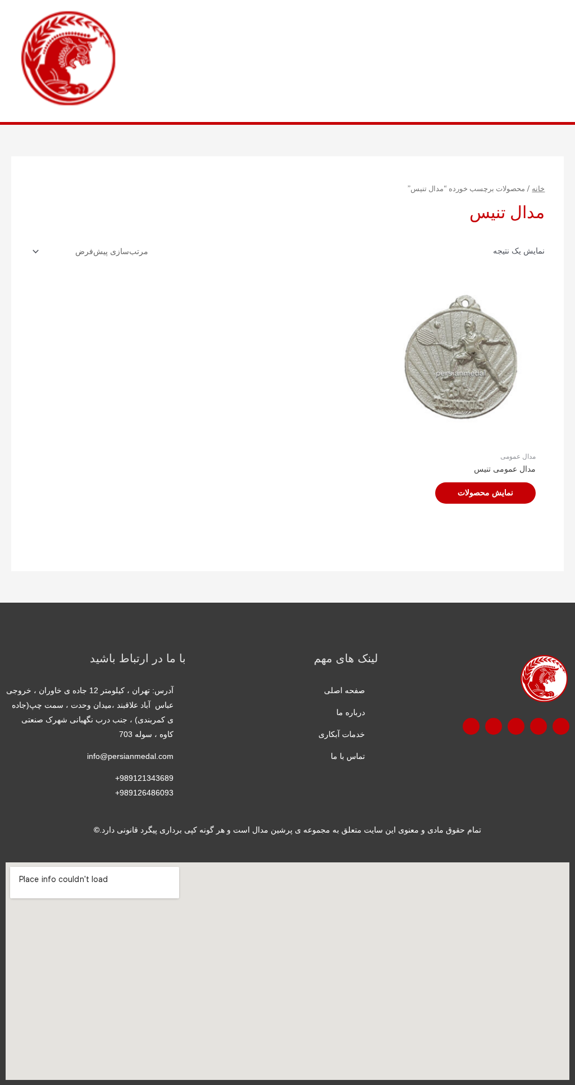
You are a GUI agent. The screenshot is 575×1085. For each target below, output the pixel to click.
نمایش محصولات (485, 493)
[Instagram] (493, 726)
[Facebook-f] (561, 726)
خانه (538, 188)
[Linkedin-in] (471, 726)
